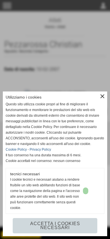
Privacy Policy (40, 149)
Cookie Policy (16, 149)
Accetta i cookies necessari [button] (55, 225)
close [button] (102, 96)
